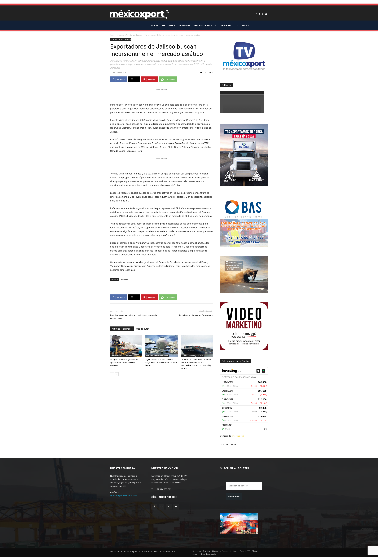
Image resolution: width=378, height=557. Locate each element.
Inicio (112, 35)
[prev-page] (112, 374)
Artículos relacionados (122, 329)
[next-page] (117, 374)
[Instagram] (259, 14)
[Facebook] (256, 14)
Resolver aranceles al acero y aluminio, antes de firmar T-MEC (133, 317)
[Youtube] (266, 14)
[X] (262, 14)
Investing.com (238, 436)
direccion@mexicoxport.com (123, 495)
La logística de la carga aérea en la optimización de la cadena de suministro (125, 362)
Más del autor (142, 329)
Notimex (124, 279)
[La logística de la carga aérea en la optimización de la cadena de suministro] (126, 346)
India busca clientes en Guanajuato (196, 315)
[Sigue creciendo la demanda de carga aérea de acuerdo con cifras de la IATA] (161, 346)
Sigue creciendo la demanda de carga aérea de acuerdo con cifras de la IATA (161, 362)
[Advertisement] (161, 95)
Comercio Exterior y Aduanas (129, 35)
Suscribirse (233, 496)
